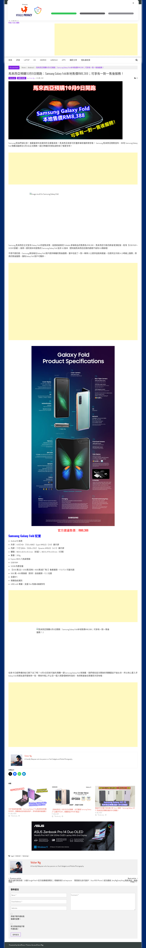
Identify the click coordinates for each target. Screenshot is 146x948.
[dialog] (73, 10)
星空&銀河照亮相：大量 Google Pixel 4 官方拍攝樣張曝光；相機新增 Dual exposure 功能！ (40, 881)
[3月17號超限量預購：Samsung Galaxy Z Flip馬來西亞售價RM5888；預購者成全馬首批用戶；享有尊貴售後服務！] (29, 797)
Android (43, 60)
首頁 (10, 60)
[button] (64, 13)
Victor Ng (31, 78)
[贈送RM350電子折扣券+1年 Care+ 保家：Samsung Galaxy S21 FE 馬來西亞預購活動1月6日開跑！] (115, 796)
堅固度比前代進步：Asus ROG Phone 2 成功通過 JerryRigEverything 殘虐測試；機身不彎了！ (106, 881)
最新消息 (21, 78)
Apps (64, 60)
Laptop (26, 60)
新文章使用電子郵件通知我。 (17, 927)
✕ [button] (133, 3)
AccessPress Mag (37, 945)
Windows (54, 60)
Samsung (25, 856)
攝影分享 (73, 60)
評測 (18, 60)
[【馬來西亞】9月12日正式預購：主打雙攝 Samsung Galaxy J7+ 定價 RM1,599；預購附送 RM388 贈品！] (72, 797)
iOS (35, 60)
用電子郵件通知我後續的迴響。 (17, 917)
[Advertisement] (96, 39)
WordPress (21, 945)
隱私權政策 (85, 60)
